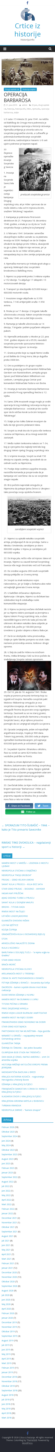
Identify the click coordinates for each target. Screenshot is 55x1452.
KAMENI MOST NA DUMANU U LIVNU (20, 999)
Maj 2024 (6, 1145)
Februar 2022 (8, 1208)
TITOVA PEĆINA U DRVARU (15, 1003)
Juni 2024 (6, 1140)
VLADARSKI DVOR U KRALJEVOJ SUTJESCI (21, 1096)
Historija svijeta (29, 89)
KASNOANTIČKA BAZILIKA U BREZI (19, 1072)
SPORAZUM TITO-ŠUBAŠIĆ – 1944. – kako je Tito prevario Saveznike (26, 827)
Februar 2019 (8, 1367)
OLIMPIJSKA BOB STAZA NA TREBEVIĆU (21, 1052)
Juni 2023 (6, 1163)
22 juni (34, 105)
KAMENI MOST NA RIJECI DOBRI (17, 1017)
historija (10, 109)
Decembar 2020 (9, 1272)
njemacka (36, 109)
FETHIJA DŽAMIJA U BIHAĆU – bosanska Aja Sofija (26, 982)
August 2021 (7, 1236)
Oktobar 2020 (8, 1281)
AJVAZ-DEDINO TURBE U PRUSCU (18, 897)
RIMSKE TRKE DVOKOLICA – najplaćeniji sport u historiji (26, 845)
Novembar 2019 (9, 1326)
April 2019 (6, 1358)
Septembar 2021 (9, 1231)
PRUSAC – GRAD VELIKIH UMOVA (18, 879)
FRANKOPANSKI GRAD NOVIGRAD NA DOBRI (24, 1022)
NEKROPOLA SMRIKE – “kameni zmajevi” (21, 1110)
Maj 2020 (6, 1304)
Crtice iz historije (27, 29)
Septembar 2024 (9, 1136)
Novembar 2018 (9, 1381)
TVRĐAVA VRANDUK (11, 1105)
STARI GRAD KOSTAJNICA (14, 1026)
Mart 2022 (6, 1204)
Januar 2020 (7, 1317)
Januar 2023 (7, 1172)
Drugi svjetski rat (12, 89)
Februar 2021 (8, 1263)
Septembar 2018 (9, 1390)
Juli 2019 (6, 1345)
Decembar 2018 (9, 1376)
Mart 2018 (6, 1417)
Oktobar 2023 (8, 1149)
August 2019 (7, 1340)
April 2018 (6, 1413)
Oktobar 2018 (8, 1385)
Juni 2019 (6, 1349)
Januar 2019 (7, 1372)
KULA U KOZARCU (10, 947)
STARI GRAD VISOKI (11, 960)
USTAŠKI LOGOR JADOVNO (15, 916)
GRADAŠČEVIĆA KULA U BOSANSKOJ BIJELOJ (23, 934)
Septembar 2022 (9, 1177)
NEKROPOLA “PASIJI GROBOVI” (17, 875)
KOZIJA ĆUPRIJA (9, 929)
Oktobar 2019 (8, 1331)
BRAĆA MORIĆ (9, 964)
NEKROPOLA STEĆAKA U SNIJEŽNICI (19, 870)
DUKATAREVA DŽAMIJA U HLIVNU (18, 994)
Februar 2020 (8, 1313)
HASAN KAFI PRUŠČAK (12, 893)
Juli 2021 (6, 1240)
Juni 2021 (6, 1245)
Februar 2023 (8, 1168)
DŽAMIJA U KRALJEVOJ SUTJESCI (17, 1084)
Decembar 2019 (9, 1322)
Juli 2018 (6, 1399)
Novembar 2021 (9, 1222)
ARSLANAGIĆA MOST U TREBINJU (18, 973)
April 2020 (6, 1308)
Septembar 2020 (9, 1286)
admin (25, 105)
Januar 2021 (7, 1267)
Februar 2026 (8, 1127)
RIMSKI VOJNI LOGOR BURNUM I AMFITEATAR (24, 1013)
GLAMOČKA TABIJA (11, 1043)
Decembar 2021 (9, 1218)
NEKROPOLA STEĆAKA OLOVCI (17, 969)
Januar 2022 (7, 1213)
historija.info (20, 109)
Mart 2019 (6, 1363)
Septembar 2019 (9, 1336)
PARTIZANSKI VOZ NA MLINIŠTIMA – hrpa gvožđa (26, 1031)
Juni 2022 (6, 1190)
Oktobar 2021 (8, 1227)
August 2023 (7, 1159)
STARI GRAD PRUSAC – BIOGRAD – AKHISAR (23, 888)
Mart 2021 (6, 1258)
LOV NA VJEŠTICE (10, 925)
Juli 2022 (6, 1186)
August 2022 (7, 1181)
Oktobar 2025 (8, 1131)
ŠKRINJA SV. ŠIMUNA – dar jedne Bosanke (22, 1047)
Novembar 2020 (9, 1277)
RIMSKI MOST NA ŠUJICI (13, 911)
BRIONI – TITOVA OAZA (13, 907)
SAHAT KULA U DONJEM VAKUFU (18, 902)
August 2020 (7, 1290)
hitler (29, 109)
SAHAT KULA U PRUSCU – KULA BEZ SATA (22, 884)
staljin (16, 112)
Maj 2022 (6, 1195)
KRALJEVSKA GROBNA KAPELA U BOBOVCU (23, 1101)
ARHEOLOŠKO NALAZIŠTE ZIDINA (18, 943)
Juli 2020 (6, 1295)
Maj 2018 (6, 1408)
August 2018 (7, 1395)
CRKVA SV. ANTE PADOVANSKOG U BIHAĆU (23, 978)
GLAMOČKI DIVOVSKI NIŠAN (15, 920)
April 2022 (6, 1199)
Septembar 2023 (9, 1154)
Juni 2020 (6, 1299)
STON (4, 938)
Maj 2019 (6, 1354)
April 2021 (6, 1254)
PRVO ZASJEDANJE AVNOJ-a (15, 1008)
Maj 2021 (6, 1249)
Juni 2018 (6, 1404)
